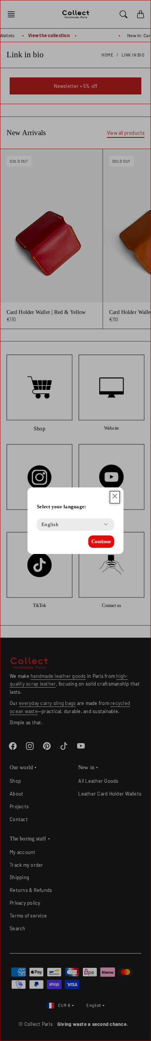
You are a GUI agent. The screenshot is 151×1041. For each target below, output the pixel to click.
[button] (115, 497)
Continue (101, 541)
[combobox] (49, 524)
